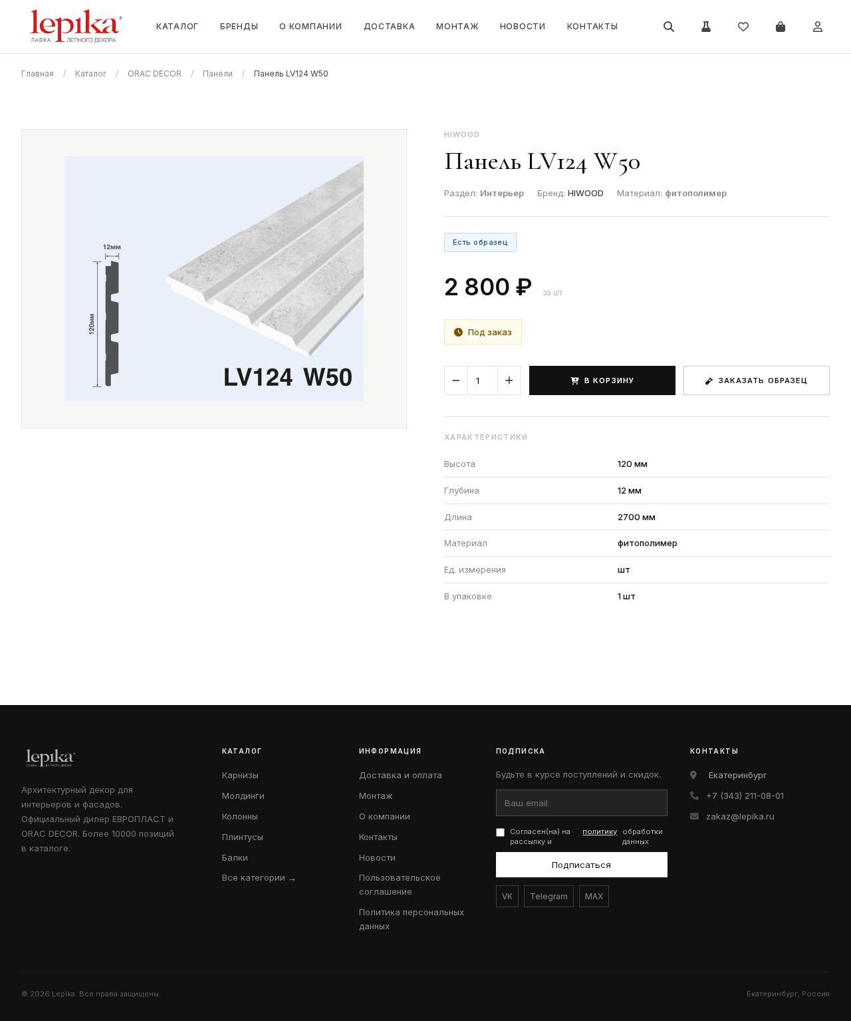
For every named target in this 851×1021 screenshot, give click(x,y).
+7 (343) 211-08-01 (745, 795)
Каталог (177, 26)
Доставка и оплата (400, 775)
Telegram (549, 896)
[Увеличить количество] (509, 380)
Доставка (390, 26)
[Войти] (818, 27)
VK (507, 896)
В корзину (609, 380)
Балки (235, 857)
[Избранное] (743, 27)
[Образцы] (706, 27)
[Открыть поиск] (669, 27)
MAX (594, 896)
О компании (310, 26)
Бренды (239, 26)
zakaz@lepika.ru (740, 816)
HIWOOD (586, 193)
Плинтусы (242, 836)
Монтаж (457, 26)
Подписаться (581, 864)
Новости (523, 26)
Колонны (240, 816)
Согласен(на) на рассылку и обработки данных (587, 836)
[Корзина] (780, 27)
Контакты (592, 26)
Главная (37, 73)
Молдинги (243, 795)
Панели (218, 73)
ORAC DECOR (155, 73)
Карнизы (240, 775)
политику (599, 831)
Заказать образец (763, 380)
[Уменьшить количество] (456, 380)
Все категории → (259, 877)
